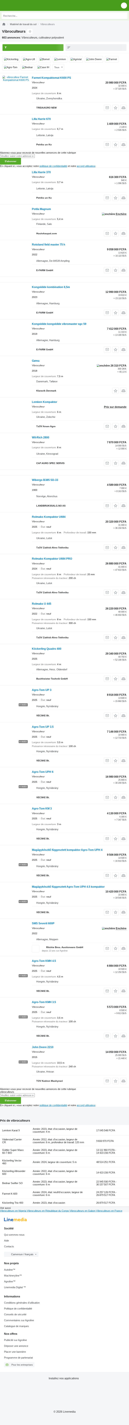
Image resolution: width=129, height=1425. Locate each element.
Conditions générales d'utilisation (22, 1302)
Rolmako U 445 (41, 603)
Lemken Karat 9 (11, 1130)
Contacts (9, 1246)
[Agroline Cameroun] (21, 5)
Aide (6, 1240)
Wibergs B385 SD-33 (45, 480)
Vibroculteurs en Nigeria (13, 1210)
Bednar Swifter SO (12, 1183)
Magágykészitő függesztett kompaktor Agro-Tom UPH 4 (67, 849)
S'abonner (10, 161)
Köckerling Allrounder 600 (13, 1172)
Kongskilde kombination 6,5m (51, 287)
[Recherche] (124, 15)
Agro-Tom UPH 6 (42, 771)
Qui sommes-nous (14, 1234)
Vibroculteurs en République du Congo (48, 1210)
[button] (124, 5)
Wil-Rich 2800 (40, 437)
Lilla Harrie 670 (41, 119)
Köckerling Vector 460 (12, 1162)
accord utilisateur (86, 166)
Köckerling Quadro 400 (46, 648)
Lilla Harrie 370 (41, 172)
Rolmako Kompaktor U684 (49, 516)
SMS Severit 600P (43, 923)
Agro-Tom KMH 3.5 (44, 1002)
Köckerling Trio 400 (12, 1202)
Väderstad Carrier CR (12, 1141)
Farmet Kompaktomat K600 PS (51, 77)
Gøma (35, 360)
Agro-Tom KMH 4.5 (44, 960)
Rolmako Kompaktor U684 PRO (52, 558)
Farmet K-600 (9, 1193)
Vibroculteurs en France (109, 1210)
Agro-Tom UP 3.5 (43, 726)
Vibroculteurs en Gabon (83, 1210)
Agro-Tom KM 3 (42, 808)
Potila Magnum (41, 209)
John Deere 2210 (42, 1047)
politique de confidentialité (53, 166)
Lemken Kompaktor (44, 402)
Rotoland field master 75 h (48, 244)
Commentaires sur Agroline (19, 1320)
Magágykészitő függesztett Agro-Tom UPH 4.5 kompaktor (68, 886)
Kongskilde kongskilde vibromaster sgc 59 (59, 324)
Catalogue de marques (16, 1326)
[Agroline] (4, 24)
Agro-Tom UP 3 (41, 690)
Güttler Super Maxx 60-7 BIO (13, 1151)
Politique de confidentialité (18, 1308)
